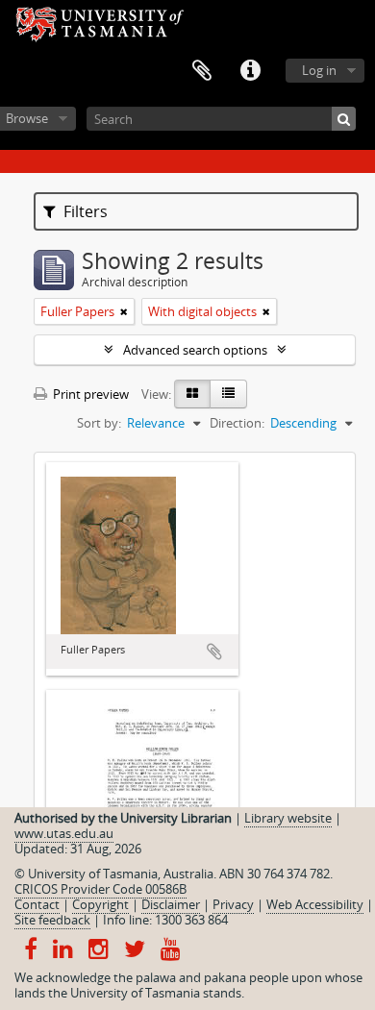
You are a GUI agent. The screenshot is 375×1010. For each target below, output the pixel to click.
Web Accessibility (314, 904)
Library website (288, 817)
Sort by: (99, 422)
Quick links (250, 71)
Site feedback (52, 919)
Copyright (100, 904)
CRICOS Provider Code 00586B (100, 889)
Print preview (89, 394)
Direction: (237, 422)
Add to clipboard (214, 651)
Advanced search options (195, 349)
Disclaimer (170, 904)
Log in (319, 70)
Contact (37, 904)
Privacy (233, 904)
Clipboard (202, 71)
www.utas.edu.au (63, 833)
